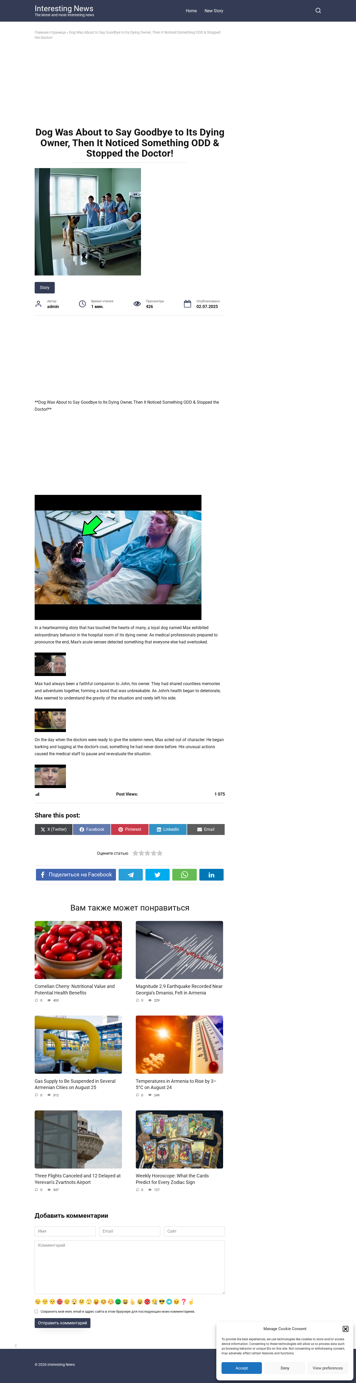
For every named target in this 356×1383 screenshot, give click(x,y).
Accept (242, 1368)
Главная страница (50, 32)
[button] (345, 1328)
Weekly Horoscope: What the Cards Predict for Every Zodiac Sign (172, 1179)
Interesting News (64, 8)
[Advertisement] (130, 83)
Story (45, 287)
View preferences (328, 1368)
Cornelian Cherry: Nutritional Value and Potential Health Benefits (75, 989)
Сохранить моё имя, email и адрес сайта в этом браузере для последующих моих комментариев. (118, 1311)
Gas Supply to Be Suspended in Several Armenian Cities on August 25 (75, 1084)
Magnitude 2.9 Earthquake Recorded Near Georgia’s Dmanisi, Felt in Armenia (179, 989)
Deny (285, 1368)
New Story (214, 10)
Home (191, 10)
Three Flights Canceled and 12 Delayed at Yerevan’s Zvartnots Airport (78, 1179)
